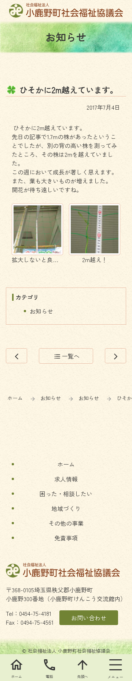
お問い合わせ (88, 617)
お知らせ (41, 311)
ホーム (15, 398)
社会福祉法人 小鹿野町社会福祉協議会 (66, 10)
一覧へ (67, 356)
